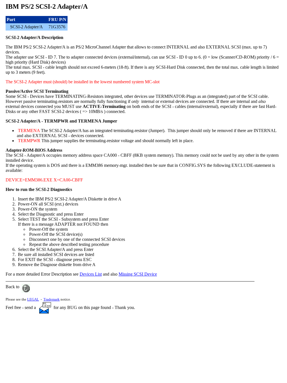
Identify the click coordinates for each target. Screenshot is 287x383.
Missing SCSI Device (138, 274)
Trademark (51, 299)
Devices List (91, 274)
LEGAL (33, 299)
